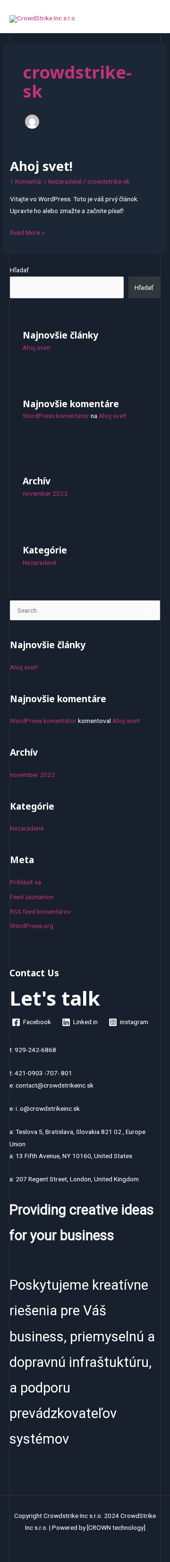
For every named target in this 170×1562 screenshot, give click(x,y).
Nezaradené (65, 181)
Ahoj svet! (41, 166)
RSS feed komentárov (40, 911)
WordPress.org (31, 925)
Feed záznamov (32, 897)
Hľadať (19, 270)
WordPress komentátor (56, 416)
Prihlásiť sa (25, 882)
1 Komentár (26, 181)
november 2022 (45, 493)
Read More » (27, 231)
